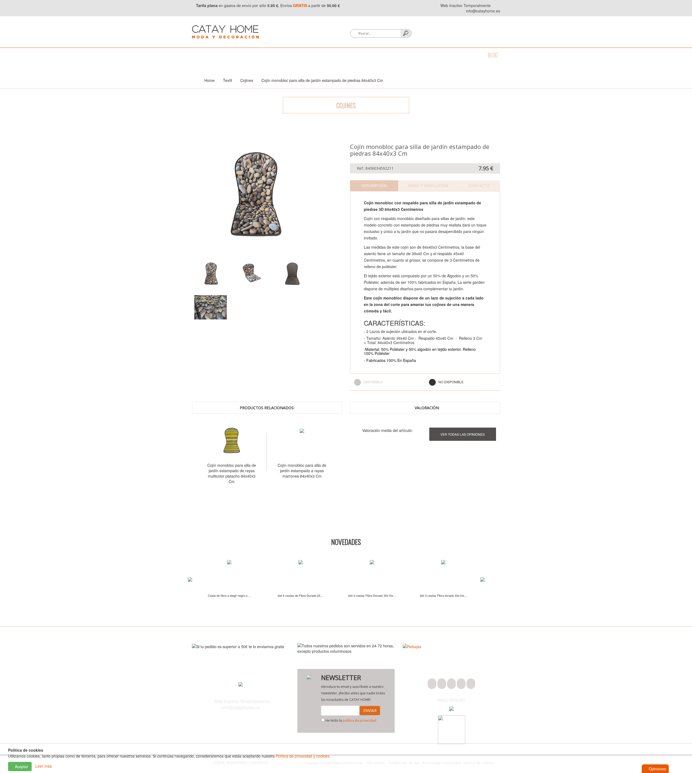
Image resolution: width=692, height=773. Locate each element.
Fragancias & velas (335, 55)
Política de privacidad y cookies (302, 756)
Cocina (240, 55)
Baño (218, 55)
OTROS (445, 55)
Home (209, 80)
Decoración (292, 55)
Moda (198, 55)
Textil (264, 55)
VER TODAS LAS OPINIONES (462, 434)
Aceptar (21, 766)
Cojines (246, 80)
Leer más (43, 766)
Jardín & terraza (383, 55)
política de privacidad (359, 720)
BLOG (493, 55)
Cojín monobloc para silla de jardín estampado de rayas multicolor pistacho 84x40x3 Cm (225, 473)
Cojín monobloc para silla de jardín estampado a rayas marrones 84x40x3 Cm (295, 470)
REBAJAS (469, 55)
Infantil (421, 55)
